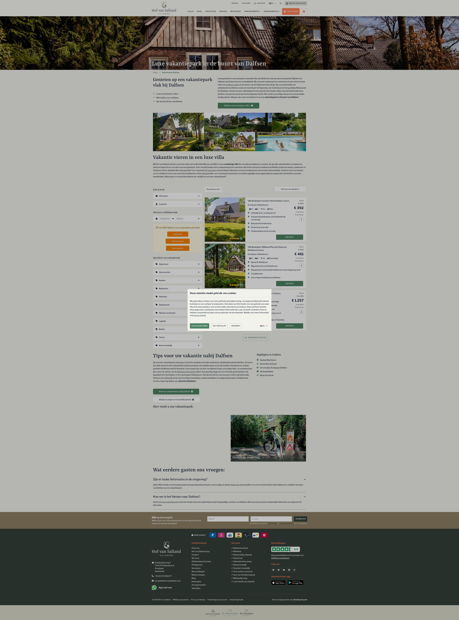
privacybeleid (200, 315)
